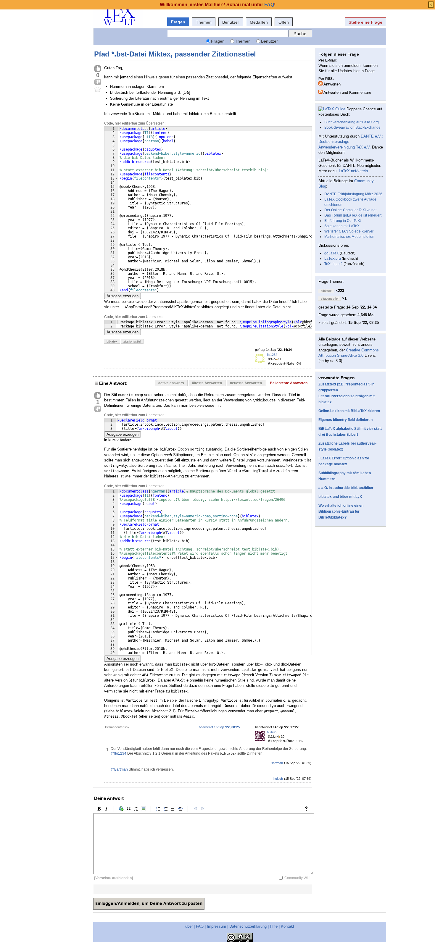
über (189, 926)
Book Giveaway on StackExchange (352, 127)
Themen (204, 22)
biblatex (112, 341)
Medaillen (259, 22)
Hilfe (274, 926)
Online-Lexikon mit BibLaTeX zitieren (349, 411)
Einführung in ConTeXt (342, 221)
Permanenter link (117, 727)
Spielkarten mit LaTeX (342, 226)
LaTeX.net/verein (353, 171)
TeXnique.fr (333, 264)
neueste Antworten (246, 383)
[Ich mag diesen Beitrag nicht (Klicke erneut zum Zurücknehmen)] (97, 82)
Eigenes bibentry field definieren (345, 420)
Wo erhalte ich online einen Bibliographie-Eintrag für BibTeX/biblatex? (340, 511)
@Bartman (119, 769)
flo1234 (272, 354)
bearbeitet (219, 727)
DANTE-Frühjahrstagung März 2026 (353, 194)
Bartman (277, 763)
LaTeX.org (332, 258)
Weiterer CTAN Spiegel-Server (348, 231)
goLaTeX (331, 253)
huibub (271, 732)
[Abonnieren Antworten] (320, 83)
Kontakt (287, 926)
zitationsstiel (132, 341)
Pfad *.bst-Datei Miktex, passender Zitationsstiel (175, 54)
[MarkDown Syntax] (308, 809)
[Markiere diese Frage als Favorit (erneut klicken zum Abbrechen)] (97, 89)
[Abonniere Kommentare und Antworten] (320, 92)
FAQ (200, 926)
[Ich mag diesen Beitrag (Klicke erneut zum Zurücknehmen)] (97, 68)
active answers (171, 383)
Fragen (178, 22)
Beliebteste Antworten (288, 383)
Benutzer (230, 22)
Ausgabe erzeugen (122, 296)
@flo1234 (118, 753)
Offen (283, 22)
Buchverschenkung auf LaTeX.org (351, 122)
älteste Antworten (207, 383)
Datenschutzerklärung (248, 926)
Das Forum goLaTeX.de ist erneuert (352, 215)
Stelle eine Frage (365, 22)
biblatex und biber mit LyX (340, 497)
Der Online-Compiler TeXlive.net (350, 210)
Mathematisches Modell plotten (349, 237)
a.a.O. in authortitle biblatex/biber (345, 488)
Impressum (216, 926)
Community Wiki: (297, 878)
